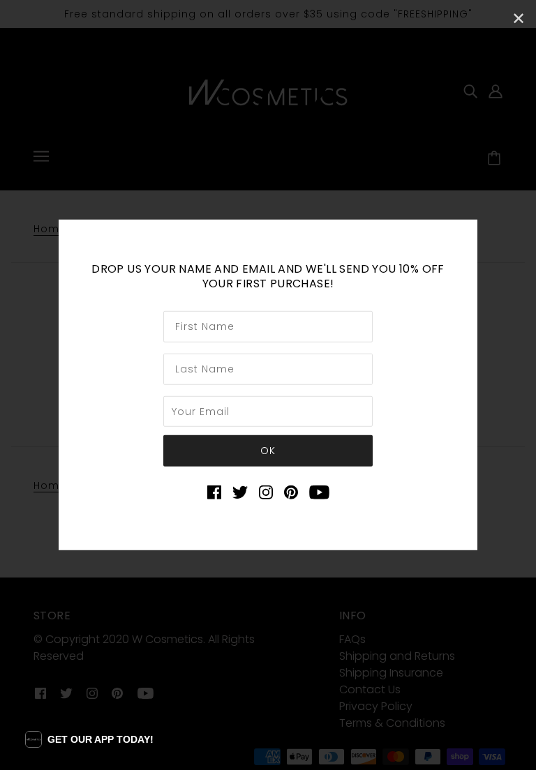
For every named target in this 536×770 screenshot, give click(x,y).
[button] (89, 739)
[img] (214, 492)
